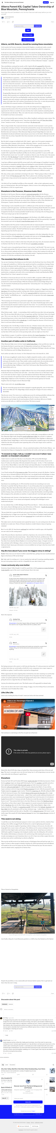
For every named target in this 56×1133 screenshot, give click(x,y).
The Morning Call (35, 122)
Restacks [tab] (11, 1004)
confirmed (23, 529)
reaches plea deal (32, 781)
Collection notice (39, 1122)
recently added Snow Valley (29, 436)
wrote (49, 268)
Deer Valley (4, 809)
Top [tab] (3, 1064)
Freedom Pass (19, 236)
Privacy (28, 1122)
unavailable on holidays (37, 244)
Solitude (43, 807)
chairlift (19, 166)
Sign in (52, 2)
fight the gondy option (24, 785)
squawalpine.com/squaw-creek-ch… (35, 583)
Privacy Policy (39, 1107)
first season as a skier (22, 472)
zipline (32, 166)
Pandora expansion (29, 789)
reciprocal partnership (33, 194)
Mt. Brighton (14, 157)
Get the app (35, 1126)
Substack (21, 1130)
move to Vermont (26, 813)
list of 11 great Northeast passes (25, 221)
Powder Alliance (46, 236)
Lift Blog (19, 384)
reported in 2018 (32, 293)
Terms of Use (35, 1105)
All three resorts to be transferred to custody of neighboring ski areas (18, 1071)
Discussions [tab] (12, 1064)
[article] (28, 1071)
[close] (42, 1079)
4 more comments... (4, 1057)
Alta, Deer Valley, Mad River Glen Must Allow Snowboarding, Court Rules (23, 1069)
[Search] (53, 1064)
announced (29, 516)
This (45, 805)
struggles (14, 791)
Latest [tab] (6, 1064)
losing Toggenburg (40, 335)
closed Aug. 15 (36, 791)
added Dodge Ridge (32, 344)
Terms (32, 1122)
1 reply (6, 1035)
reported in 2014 (31, 316)
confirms (7, 783)
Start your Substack (24, 1126)
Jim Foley (5, 1018)
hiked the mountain (37, 328)
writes (23, 384)
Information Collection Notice (27, 1107)
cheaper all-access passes (21, 217)
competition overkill (24, 807)
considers (39, 783)
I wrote (41, 74)
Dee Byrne (8, 805)
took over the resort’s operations (32, 68)
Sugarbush (49, 807)
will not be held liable (13, 787)
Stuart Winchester (9, 16)
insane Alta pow (44, 813)
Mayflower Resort (48, 801)
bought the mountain (47, 507)
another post (33, 270)
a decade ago (23, 320)
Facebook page (38, 280)
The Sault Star (4, 516)
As (16, 384)
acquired (39, 66)
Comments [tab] (4, 1004)
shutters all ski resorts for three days (35, 793)
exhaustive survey (38, 811)
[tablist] (7, 1004)
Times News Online (47, 120)
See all (4, 1098)
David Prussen (6, 1040)
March (44, 107)
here (20, 337)
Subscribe (46, 2)
